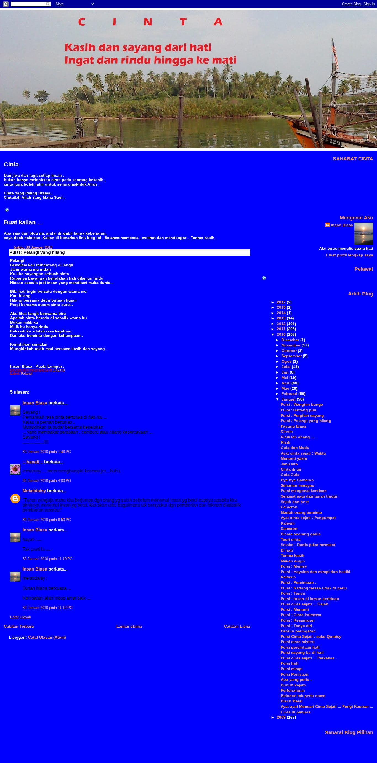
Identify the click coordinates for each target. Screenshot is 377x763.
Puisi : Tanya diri (296, 626)
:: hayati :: (33, 462)
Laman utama (129, 626)
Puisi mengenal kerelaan (304, 490)
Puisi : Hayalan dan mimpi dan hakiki (315, 571)
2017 (282, 302)
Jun (286, 372)
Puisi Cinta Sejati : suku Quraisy (311, 636)
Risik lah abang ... (297, 437)
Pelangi (26, 373)
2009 (282, 717)
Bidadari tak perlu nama (303, 696)
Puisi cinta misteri (297, 642)
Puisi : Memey (294, 566)
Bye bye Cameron (297, 480)
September (292, 356)
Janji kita (289, 464)
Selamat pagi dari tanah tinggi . (310, 496)
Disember (291, 340)
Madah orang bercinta (301, 512)
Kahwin (288, 523)
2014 (282, 313)
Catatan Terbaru (19, 626)
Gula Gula (290, 474)
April (286, 383)
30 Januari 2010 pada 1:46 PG (47, 452)
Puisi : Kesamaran (298, 620)
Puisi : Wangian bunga (302, 404)
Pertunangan (293, 690)
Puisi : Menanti (295, 609)
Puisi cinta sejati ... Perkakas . (309, 658)
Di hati (287, 550)
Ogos (287, 361)
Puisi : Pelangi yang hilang (37, 252)
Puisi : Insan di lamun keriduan (310, 599)
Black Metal (291, 701)
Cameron (289, 507)
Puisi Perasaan (295, 674)
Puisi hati (289, 663)
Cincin (287, 431)
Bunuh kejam (293, 685)
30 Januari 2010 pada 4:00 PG (47, 481)
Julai (287, 366)
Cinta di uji (291, 469)
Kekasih (288, 577)
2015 (282, 307)
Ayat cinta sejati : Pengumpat (308, 517)
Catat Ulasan (20, 617)
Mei (285, 377)
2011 (282, 329)
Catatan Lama (237, 626)
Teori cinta (291, 539)
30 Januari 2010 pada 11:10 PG (48, 559)
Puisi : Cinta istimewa (301, 614)
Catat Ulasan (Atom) (47, 637)
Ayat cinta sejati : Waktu (303, 453)
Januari (289, 399)
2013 (282, 318)
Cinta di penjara (295, 712)
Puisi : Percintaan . (298, 582)
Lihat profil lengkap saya (349, 255)
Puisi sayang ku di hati (302, 652)
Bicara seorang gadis (301, 534)
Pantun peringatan (298, 631)
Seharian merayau (297, 485)
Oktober (290, 350)
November (292, 345)
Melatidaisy (34, 490)
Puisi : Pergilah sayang (302, 415)
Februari (290, 393)
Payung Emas (293, 426)
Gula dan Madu (295, 447)
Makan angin (293, 561)
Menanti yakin (294, 458)
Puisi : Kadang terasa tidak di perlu (314, 588)
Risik (285, 442)
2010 (282, 334)
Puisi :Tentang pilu (298, 410)
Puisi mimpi (291, 669)
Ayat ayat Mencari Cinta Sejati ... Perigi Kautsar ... (327, 706)
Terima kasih (292, 555)
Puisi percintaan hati (300, 647)
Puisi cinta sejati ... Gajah (304, 604)
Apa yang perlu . (296, 679)
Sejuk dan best (295, 501)
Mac (286, 388)
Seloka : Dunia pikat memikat (308, 544)
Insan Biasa (35, 403)
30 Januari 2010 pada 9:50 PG (47, 520)
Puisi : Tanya (293, 593)
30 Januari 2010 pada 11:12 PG (48, 608)
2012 (282, 323)
